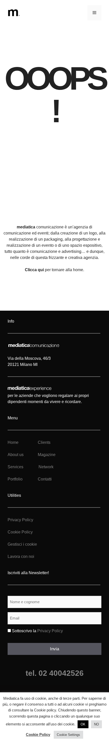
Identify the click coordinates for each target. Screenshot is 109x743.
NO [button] (96, 724)
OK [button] (83, 724)
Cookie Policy (20, 532)
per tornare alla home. (54, 270)
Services (15, 467)
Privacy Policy (20, 520)
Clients (43, 442)
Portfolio (15, 479)
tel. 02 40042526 (55, 673)
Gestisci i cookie (22, 544)
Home (13, 442)
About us (16, 454)
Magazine (47, 454)
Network (46, 467)
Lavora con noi (21, 556)
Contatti (45, 479)
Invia (54, 648)
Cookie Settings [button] (68, 735)
